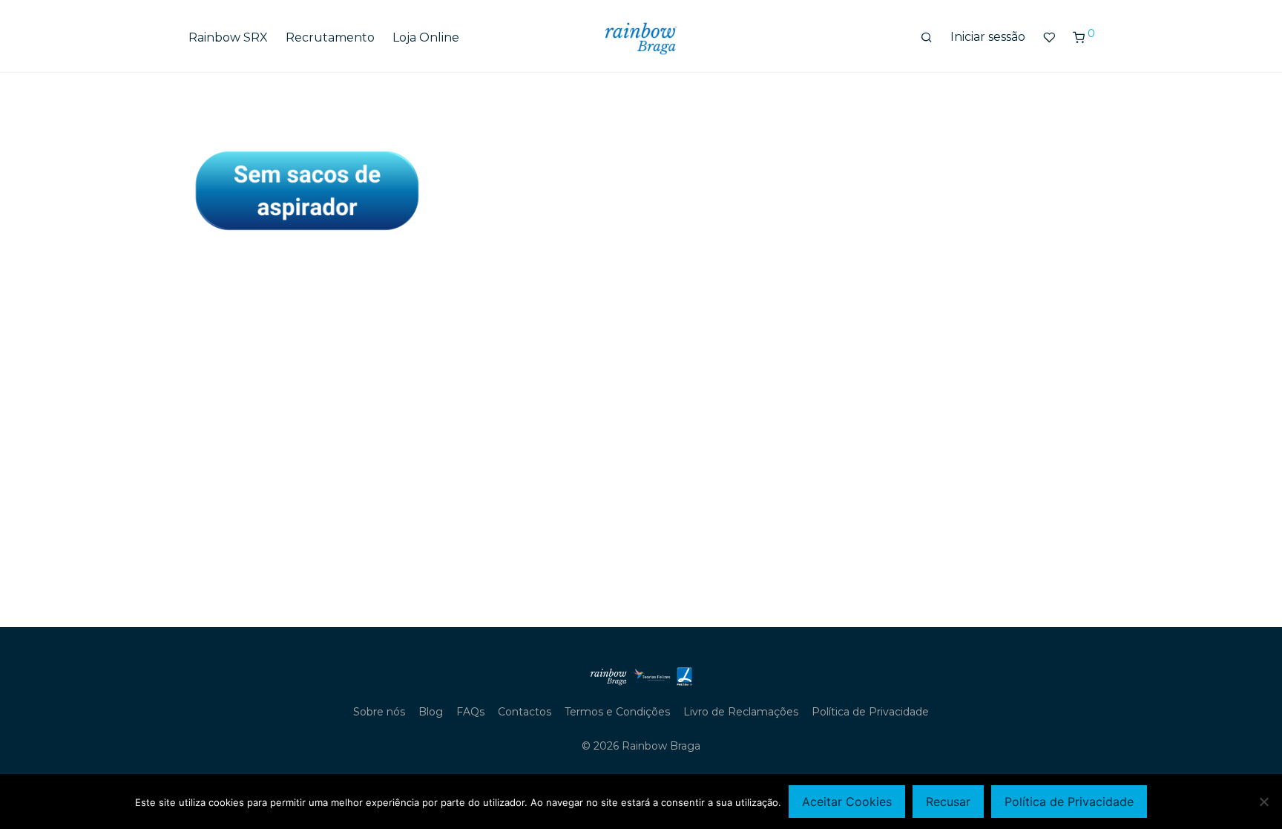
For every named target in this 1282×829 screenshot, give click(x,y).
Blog (430, 711)
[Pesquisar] (926, 37)
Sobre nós (379, 711)
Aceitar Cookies (847, 801)
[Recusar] (1263, 801)
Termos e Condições (617, 711)
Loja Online (425, 37)
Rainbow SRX (228, 37)
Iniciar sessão (987, 37)
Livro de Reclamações (740, 711)
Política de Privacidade (870, 711)
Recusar (948, 801)
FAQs (470, 711)
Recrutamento (330, 37)
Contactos (524, 711)
